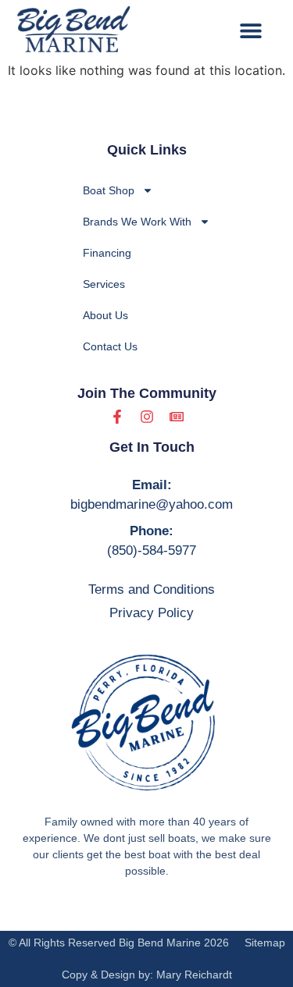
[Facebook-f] (117, 417)
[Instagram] (147, 417)
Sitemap (265, 942)
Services (104, 284)
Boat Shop (108, 190)
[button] (251, 30)
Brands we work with (137, 221)
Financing (107, 253)
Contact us (110, 346)
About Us (105, 315)
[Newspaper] (177, 417)
